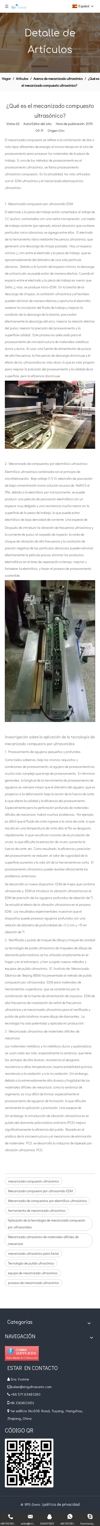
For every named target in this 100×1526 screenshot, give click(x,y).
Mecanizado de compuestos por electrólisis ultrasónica (47, 1200)
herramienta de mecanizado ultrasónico (37, 1210)
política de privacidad (61, 1504)
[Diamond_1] (22, 1353)
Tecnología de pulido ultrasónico (31, 1263)
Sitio (61, 130)
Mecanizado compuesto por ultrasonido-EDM (40, 1191)
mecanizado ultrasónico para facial (33, 1253)
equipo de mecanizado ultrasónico (33, 1273)
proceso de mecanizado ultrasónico (33, 1282)
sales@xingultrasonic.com (31, 1386)
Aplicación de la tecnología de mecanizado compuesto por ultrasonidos (46, 1223)
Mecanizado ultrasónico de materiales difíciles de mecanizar (43, 1240)
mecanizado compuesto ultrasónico (33, 1181)
